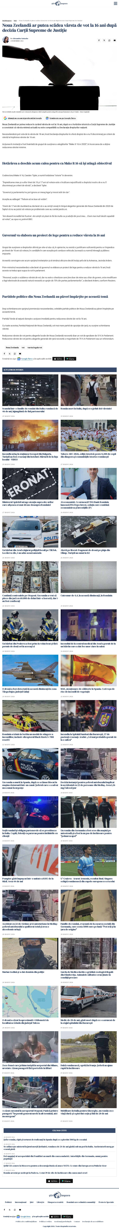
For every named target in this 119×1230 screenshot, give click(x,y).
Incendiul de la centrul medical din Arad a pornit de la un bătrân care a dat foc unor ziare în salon (88, 645)
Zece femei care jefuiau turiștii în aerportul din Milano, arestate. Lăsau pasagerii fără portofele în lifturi (30, 1067)
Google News (27, 358)
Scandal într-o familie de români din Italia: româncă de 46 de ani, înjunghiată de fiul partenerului (30, 410)
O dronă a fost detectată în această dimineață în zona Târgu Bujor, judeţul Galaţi (29, 690)
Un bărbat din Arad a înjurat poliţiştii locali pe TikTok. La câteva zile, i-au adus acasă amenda (29, 551)
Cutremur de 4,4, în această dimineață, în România (86, 595)
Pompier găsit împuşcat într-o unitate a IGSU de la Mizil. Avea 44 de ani (27, 880)
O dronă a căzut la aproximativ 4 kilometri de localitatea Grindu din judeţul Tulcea (25, 1021)
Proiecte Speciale (106, 1202)
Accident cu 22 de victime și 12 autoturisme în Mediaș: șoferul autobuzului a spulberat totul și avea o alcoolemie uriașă (29, 926)
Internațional (20, 1202)
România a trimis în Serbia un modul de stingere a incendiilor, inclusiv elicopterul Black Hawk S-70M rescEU (28, 737)
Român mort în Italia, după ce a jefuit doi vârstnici (86, 408)
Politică (8, 1202)
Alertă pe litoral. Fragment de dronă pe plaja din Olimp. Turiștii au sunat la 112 (85, 551)
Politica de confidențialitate (26, 1221)
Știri (15, 21)
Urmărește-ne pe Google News (63, 118)
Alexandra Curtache (20, 38)
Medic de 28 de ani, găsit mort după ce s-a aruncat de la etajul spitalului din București (88, 1021)
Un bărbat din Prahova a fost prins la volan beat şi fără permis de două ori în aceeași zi (30, 645)
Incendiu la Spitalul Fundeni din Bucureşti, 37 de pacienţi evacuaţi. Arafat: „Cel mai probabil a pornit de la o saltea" (89, 737)
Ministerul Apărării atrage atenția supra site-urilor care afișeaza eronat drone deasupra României (28, 503)
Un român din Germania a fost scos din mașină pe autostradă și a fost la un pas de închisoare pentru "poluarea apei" (86, 833)
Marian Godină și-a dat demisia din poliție (23, 972)
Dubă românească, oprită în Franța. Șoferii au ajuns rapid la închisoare (87, 1067)
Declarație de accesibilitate (92, 1221)
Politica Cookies (45, 1221)
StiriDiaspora (7, 21)
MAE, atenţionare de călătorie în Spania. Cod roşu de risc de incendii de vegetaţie (88, 690)
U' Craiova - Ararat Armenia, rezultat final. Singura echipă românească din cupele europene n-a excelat (88, 880)
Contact (77, 1221)
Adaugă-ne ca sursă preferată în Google (25, 118)
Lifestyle (40, 1202)
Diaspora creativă (55, 1202)
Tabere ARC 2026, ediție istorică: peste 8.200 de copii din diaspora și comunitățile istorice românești (88, 455)
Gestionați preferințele (63, 1221)
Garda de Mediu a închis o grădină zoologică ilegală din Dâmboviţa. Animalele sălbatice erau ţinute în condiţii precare (87, 975)
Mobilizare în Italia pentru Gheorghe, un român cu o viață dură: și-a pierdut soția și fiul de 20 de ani (87, 1112)
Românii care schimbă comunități (81, 1202)
